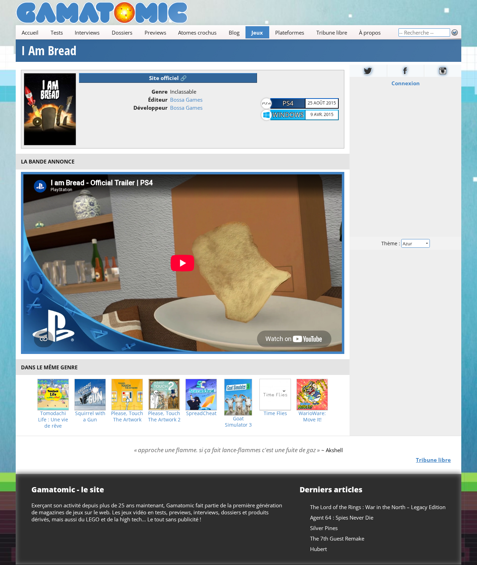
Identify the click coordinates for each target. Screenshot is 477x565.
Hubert (318, 548)
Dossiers (122, 32)
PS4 (287, 103)
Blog (234, 32)
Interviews (87, 32)
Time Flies (275, 413)
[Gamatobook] (405, 71)
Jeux (257, 32)
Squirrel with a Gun (90, 416)
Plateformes (289, 32)
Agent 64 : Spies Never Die (341, 517)
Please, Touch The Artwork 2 (164, 416)
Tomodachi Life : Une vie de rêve (53, 419)
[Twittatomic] (368, 71)
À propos (370, 32)
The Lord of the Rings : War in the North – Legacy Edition (378, 507)
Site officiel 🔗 (168, 77)
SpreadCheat (201, 413)
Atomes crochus (197, 32)
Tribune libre (331, 32)
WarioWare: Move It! (312, 416)
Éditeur (158, 99)
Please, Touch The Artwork (127, 416)
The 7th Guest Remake (337, 538)
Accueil (30, 32)
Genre (160, 91)
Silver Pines (324, 527)
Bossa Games (186, 99)
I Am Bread (48, 50)
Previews (155, 32)
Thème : (391, 243)
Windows (288, 114)
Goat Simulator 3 (238, 421)
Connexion (405, 83)
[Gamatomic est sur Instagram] (442, 71)
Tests (57, 32)
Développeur (150, 107)
